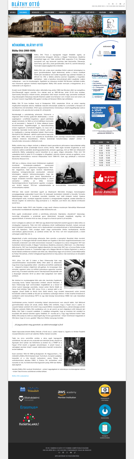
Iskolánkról (23, 12)
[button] (123, 12)
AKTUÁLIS (12, 12)
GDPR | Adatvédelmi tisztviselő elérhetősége (67, 456)
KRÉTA (111, 12)
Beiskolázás (35, 12)
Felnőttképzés (89, 12)
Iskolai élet (62, 12)
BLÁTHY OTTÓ (26, 3)
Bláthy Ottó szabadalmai (20, 376)
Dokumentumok (76, 12)
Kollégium (102, 12)
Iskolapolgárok (49, 12)
